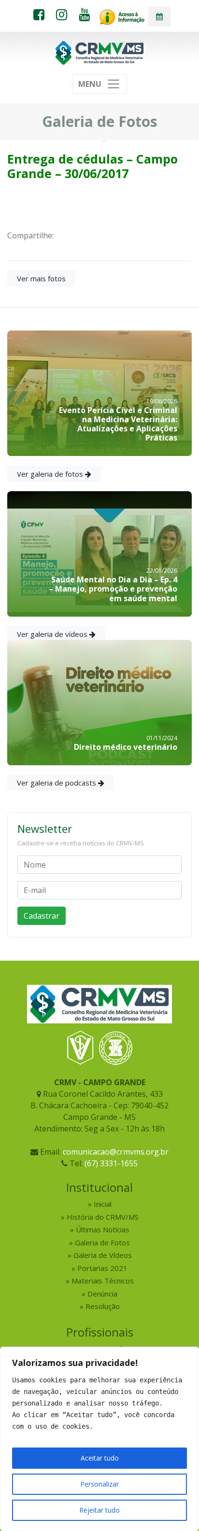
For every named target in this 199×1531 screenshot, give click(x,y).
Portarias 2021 (102, 1268)
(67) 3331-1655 (111, 1163)
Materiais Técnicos (102, 1280)
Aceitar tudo (100, 1457)
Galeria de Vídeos (102, 1255)
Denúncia (102, 1293)
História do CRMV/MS (103, 1217)
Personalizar (99, 1484)
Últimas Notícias (102, 1229)
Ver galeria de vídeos (53, 634)
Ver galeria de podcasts (57, 782)
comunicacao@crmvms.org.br (116, 1151)
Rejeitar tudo (99, 1510)
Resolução (102, 1306)
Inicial (103, 1204)
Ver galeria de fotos (51, 474)
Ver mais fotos (41, 278)
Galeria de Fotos (102, 1242)
